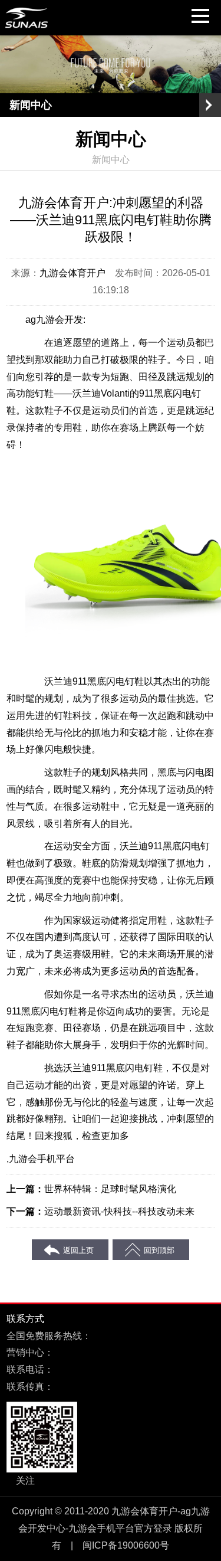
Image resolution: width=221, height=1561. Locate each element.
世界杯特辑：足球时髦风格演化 (110, 1189)
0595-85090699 (87, 1387)
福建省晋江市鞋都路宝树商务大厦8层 (132, 1352)
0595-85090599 (87, 1369)
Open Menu (209, 105)
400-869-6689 (120, 1336)
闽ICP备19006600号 (126, 1545)
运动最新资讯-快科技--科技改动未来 (119, 1211)
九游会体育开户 (72, 273)
